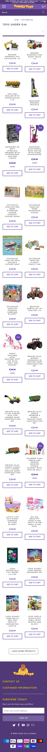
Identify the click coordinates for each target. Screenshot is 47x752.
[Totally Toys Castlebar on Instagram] (28, 725)
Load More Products (23, 651)
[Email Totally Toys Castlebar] (33, 725)
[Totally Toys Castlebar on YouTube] (23, 725)
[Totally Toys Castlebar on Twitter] (14, 725)
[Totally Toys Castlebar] (23, 6)
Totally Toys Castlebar (27, 734)
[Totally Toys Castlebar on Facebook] (19, 725)
